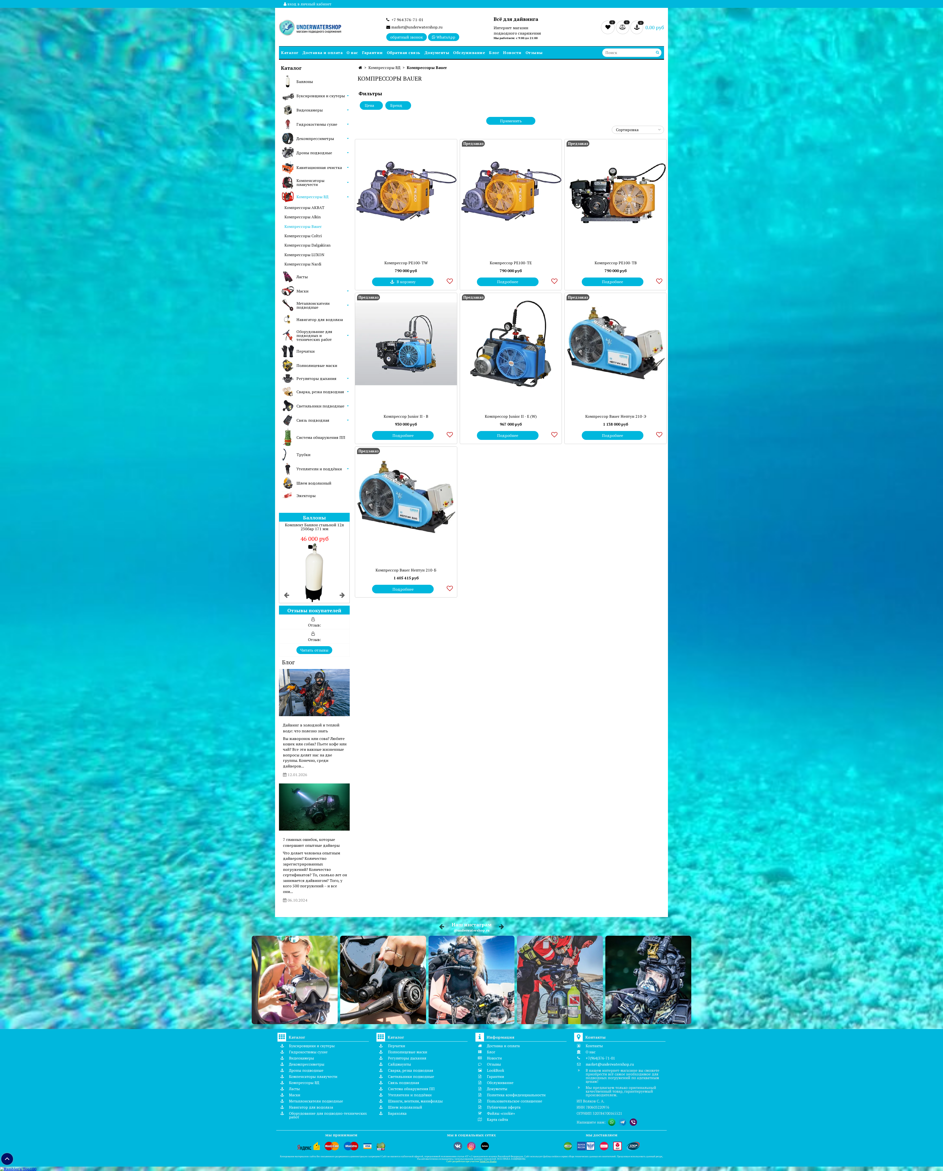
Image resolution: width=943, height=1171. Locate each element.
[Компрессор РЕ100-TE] (511, 190)
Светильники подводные (320, 406)
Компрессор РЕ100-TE (511, 262)
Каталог (289, 52)
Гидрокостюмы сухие (316, 124)
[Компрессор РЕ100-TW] (406, 190)
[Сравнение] (623, 27)
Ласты (302, 276)
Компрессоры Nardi (302, 264)
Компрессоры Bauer (303, 226)
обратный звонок (406, 37)
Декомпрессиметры (315, 138)
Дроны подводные (314, 152)
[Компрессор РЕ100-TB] (615, 190)
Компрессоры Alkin (302, 217)
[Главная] (360, 67)
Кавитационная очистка (319, 167)
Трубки (303, 454)
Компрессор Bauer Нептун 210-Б (405, 570)
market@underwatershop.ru (416, 27)
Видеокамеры (309, 110)
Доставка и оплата (322, 52)
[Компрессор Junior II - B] (406, 344)
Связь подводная (312, 420)
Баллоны (304, 81)
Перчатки (305, 351)
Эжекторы (306, 495)
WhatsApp (445, 37)
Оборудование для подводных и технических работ (314, 335)
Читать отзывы (314, 650)
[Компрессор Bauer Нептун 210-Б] (406, 498)
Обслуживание (469, 52)
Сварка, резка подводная (320, 391)
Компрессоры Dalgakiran (307, 245)
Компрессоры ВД (312, 196)
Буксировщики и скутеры (320, 95)
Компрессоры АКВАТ (304, 207)
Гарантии (372, 52)
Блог (494, 52)
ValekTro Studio (488, 1161)
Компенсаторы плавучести (310, 182)
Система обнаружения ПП (320, 437)
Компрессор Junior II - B (406, 416)
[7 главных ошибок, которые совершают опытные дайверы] (314, 807)
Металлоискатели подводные (313, 305)
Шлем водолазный (313, 483)
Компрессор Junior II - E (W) (511, 416)
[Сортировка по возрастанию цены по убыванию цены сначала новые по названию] (638, 130)
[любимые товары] (608, 27)
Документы (436, 52)
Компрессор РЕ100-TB (616, 262)
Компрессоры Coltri (303, 235)
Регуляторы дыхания (316, 378)
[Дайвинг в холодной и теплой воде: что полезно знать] (314, 692)
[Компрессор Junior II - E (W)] (511, 344)
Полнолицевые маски (316, 365)
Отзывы (534, 52)
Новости (512, 52)
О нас (352, 52)
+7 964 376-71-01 (406, 19)
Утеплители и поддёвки (319, 469)
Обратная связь (403, 52)
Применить (511, 121)
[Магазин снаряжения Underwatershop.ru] (310, 28)
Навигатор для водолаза (319, 319)
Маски (302, 291)
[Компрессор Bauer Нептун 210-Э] (615, 344)
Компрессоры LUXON (304, 254)
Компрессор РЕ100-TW (406, 262)
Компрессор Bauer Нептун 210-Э (615, 416)
